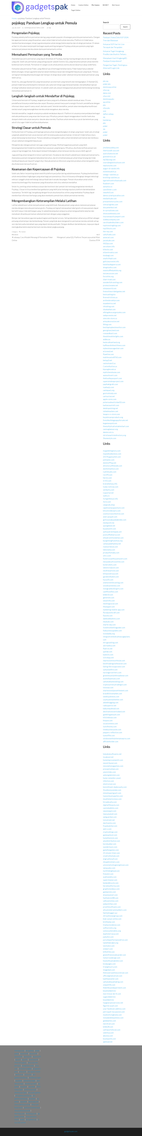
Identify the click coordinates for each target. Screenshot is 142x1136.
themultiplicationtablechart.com (116, 426)
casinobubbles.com (110, 808)
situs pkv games (34, 1092)
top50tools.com (109, 228)
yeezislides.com (109, 772)
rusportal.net (108, 493)
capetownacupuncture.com (113, 508)
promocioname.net (110, 285)
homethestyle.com (110, 838)
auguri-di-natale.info (111, 168)
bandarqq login (35, 1077)
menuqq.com (19, 1050)
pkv (104, 105)
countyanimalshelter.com (113, 699)
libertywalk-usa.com (111, 150)
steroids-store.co (110, 318)
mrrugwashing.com (110, 642)
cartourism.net (109, 396)
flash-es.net (107, 648)
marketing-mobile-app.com (113, 609)
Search (106, 22)
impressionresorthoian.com (114, 660)
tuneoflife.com (109, 735)
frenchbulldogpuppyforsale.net (115, 420)
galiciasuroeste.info (111, 261)
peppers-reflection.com (112, 732)
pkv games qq (31, 1119)
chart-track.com (109, 279)
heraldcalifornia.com (111, 886)
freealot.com (108, 874)
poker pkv (107, 84)
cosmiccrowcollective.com (113, 514)
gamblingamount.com (111, 714)
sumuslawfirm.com (110, 669)
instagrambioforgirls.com (113, 588)
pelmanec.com (108, 460)
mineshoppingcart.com (112, 793)
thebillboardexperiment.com (114, 988)
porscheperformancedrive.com (115, 940)
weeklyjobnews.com (111, 696)
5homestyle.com (109, 438)
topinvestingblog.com (112, 225)
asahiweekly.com (109, 877)
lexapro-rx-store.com (111, 414)
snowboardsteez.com (111, 585)
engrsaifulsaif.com (110, 859)
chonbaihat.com (109, 309)
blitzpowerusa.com (110, 573)
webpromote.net (110, 315)
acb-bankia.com (109, 645)
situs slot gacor (20, 1062)
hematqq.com (31, 1113)
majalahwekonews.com (112, 454)
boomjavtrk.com (109, 1039)
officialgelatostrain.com (112, 976)
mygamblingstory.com (111, 451)
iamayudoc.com (109, 868)
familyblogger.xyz (110, 913)
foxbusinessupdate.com (112, 630)
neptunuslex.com (109, 165)
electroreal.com (109, 784)
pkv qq (105, 81)
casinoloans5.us (109, 363)
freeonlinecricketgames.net (114, 291)
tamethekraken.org (110, 943)
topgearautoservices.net (113, 1003)
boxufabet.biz (108, 1000)
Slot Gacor (116, 5)
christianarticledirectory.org (114, 435)
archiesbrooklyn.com (111, 300)
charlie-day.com (109, 624)
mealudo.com (108, 621)
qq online (106, 102)
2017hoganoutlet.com (112, 457)
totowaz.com (108, 687)
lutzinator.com (108, 946)
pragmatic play (28, 1065)
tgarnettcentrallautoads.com (114, 180)
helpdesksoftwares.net (112, 754)
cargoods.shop (109, 505)
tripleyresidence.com (111, 925)
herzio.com (107, 478)
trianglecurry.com (110, 967)
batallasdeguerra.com (112, 264)
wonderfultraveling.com (112, 282)
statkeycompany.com (111, 219)
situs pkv (106, 108)
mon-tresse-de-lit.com (112, 994)
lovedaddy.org (109, 633)
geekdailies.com (109, 1021)
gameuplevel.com (110, 835)
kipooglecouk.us (109, 369)
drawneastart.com (110, 895)
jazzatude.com (108, 240)
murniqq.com (19, 1113)
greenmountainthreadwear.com (115, 675)
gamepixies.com (109, 892)
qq (104, 117)
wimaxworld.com (109, 288)
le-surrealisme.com (110, 210)
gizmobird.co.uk (109, 156)
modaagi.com (108, 255)
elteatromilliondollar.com (113, 538)
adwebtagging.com (110, 702)
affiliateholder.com (110, 741)
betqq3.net (107, 360)
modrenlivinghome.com (112, 1015)
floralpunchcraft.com (111, 612)
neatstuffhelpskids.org (112, 270)
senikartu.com (108, 490)
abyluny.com (108, 1036)
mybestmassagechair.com (113, 348)
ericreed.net (108, 351)
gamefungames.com (111, 850)
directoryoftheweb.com (112, 466)
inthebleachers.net (110, 411)
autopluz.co (107, 186)
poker (105, 126)
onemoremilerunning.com (113, 582)
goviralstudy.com (110, 393)
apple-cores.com (109, 399)
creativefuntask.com (111, 856)
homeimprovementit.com (113, 760)
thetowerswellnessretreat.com (115, 973)
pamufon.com (108, 937)
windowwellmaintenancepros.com (116, 738)
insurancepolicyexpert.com (114, 216)
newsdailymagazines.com (113, 766)
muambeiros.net (109, 303)
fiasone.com (107, 615)
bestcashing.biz (109, 294)
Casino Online (83, 5)
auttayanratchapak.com (112, 532)
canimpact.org (108, 390)
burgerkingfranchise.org (112, 540)
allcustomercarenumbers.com (115, 910)
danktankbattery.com (111, 618)
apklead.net (107, 1042)
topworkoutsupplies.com (113, 796)
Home (73, 5)
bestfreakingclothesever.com (115, 663)
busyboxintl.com (109, 529)
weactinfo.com (109, 600)
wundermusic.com (110, 847)
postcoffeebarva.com (111, 535)
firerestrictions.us (110, 297)
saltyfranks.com (109, 234)
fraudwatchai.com (110, 826)
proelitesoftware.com (112, 907)
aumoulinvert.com (110, 375)
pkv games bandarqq (23, 1095)
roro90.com (107, 475)
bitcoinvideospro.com (111, 511)
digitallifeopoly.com (111, 805)
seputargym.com (109, 811)
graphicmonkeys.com (111, 889)
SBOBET (106, 5)
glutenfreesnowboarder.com (114, 955)
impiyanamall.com (110, 814)
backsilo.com (108, 654)
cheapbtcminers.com (111, 862)
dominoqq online (109, 87)
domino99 (24, 1053)
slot (104, 111)
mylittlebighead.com (111, 871)
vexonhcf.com (108, 192)
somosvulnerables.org (112, 931)
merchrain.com (109, 1024)
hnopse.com (107, 720)
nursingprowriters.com (112, 672)
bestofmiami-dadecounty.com (115, 787)
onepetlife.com (109, 985)
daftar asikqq (108, 114)
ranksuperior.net (109, 705)
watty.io (106, 496)
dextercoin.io (108, 432)
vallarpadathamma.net (112, 544)
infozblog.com (108, 306)
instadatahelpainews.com (113, 1018)
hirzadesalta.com (110, 802)
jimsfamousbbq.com (111, 147)
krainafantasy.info (110, 484)
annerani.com (108, 237)
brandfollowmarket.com (112, 693)
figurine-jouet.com (110, 1006)
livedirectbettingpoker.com (114, 627)
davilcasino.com (109, 823)
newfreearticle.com (111, 570)
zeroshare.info (109, 246)
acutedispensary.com (111, 678)
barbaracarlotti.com (111, 405)
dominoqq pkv (108, 99)
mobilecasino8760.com (112, 357)
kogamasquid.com (110, 423)
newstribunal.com (110, 763)
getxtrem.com (108, 597)
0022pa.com (108, 243)
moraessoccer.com (110, 273)
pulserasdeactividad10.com (114, 402)
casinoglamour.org (110, 429)
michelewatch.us (109, 171)
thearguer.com (109, 606)
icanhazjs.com (108, 387)
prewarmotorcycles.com (112, 201)
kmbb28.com (108, 1027)
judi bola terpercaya (32, 1107)
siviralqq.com (108, 657)
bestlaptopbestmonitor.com (114, 327)
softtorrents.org (109, 928)
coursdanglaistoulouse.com (114, 162)
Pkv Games (95, 5)
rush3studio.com (109, 472)
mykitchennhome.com (111, 372)
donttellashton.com (111, 469)
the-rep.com (108, 231)
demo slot (107, 93)
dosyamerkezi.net (110, 207)
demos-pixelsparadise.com (113, 195)
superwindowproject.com (113, 381)
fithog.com (107, 324)
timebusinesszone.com (112, 729)
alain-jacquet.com (110, 517)
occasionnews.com (110, 723)
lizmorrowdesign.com (111, 958)
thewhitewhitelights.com (113, 336)
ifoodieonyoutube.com (112, 790)
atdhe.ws (106, 339)
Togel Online (75, 10)
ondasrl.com (108, 949)
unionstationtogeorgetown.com (115, 865)
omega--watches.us (111, 174)
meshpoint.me (108, 523)
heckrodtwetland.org (111, 342)
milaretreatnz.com (110, 252)
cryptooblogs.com (110, 832)
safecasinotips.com (110, 901)
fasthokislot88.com (110, 898)
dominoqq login (30, 1089)
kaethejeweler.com (110, 979)
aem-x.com (107, 829)
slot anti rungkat (25, 1068)
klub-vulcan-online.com (112, 919)
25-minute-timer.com (111, 853)
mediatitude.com (110, 198)
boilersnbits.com (109, 565)
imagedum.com (109, 970)
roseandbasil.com (110, 333)
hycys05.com (108, 580)
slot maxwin (33, 1059)
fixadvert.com (108, 183)
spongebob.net (109, 525)
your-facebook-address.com (114, 1009)
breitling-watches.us (111, 177)
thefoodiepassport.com (112, 378)
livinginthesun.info (110, 499)
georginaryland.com (111, 330)
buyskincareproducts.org (113, 417)
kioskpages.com (109, 964)
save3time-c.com (110, 189)
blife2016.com (109, 952)
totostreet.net (109, 820)
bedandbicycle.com (110, 883)
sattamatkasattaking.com (113, 982)
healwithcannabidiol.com (113, 961)
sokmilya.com (108, 1033)
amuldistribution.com (111, 841)
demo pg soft (33, 1101)
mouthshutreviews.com (112, 799)
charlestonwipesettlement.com (115, 690)
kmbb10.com (108, 594)
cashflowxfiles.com (110, 591)
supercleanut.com (110, 880)
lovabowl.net (108, 757)
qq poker (18, 1080)
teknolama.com (109, 550)
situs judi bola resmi (22, 1104)
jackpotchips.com (110, 904)
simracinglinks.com (110, 204)
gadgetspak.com (70, 1131)
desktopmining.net (110, 408)
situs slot (106, 96)
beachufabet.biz (109, 991)
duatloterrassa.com (111, 934)
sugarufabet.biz (109, 997)
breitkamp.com (109, 922)
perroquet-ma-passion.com (114, 1012)
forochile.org (108, 276)
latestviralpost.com (111, 567)
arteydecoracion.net (111, 321)
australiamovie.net (110, 153)
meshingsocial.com (110, 603)
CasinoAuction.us (110, 366)
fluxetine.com (108, 354)
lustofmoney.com (110, 726)
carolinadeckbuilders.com (113, 222)
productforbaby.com (111, 552)
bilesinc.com (108, 249)
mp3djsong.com (109, 159)
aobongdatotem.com (111, 775)
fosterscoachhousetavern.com (115, 558)
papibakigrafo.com (110, 384)
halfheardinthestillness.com (114, 345)
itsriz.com (107, 502)
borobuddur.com (109, 844)
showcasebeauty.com (111, 213)
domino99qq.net (109, 463)
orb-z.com (107, 555)
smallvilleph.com (109, 258)
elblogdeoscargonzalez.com (114, 312)
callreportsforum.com (111, 1030)
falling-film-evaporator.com (114, 666)
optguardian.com (110, 817)
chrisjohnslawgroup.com (112, 916)
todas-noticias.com (110, 487)
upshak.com (107, 651)
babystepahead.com (111, 708)
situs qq (106, 90)
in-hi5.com (107, 481)
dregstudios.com (109, 267)
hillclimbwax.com (110, 717)
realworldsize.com (110, 547)
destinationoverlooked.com (114, 711)
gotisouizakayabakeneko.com (114, 520)
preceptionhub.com (111, 769)
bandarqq (107, 120)
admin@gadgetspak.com (34, 28)
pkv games (30, 1050)
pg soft (18, 1059)
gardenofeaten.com (111, 576)
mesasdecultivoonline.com (113, 562)
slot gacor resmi (33, 1071)
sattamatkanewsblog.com (113, 681)
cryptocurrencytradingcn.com (115, 684)
